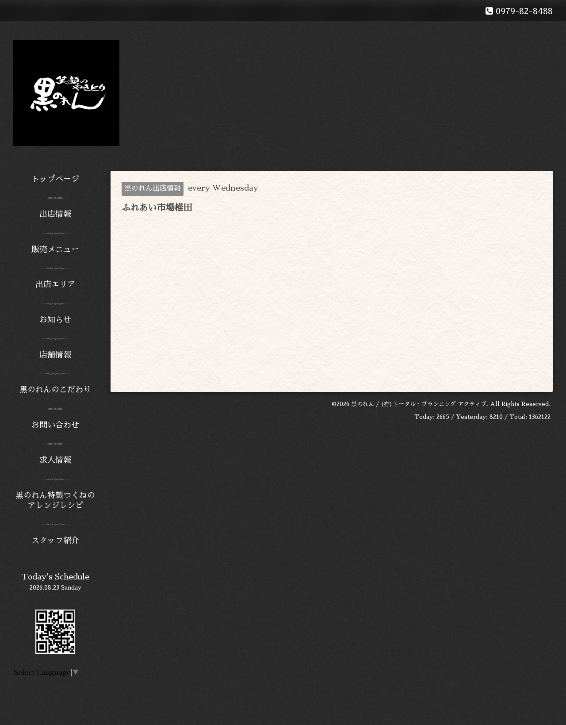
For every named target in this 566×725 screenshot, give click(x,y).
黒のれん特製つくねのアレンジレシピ (55, 500)
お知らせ (55, 320)
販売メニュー (55, 249)
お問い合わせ (55, 425)
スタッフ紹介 (55, 541)
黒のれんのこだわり (55, 390)
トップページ (55, 179)
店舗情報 (55, 355)
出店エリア (55, 284)
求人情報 (55, 460)
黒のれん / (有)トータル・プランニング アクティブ (418, 404)
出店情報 (55, 214)
